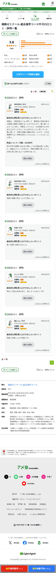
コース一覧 (21, 18)
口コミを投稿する (11, 34)
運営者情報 (33, 504)
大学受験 (35, 476)
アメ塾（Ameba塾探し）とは (30, 494)
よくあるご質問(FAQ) (37, 514)
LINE (21, 476)
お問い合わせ (22, 514)
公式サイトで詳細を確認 (28, 74)
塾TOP (4, 12)
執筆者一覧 (11, 504)
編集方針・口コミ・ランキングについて (26, 499)
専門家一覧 (22, 504)
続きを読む (28, 158)
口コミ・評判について (46, 34)
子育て (49, 476)
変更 (49, 83)
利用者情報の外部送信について (36, 509)
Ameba (16, 542)
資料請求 (14, 568)
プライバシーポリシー (14, 509)
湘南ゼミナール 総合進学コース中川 (19, 12)
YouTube (30, 483)
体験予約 (41, 568)
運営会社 (11, 514)
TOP (7, 18)
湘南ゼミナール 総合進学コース (23, 384)
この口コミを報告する (42, 164)
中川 (7, 97)
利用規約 (43, 504)
